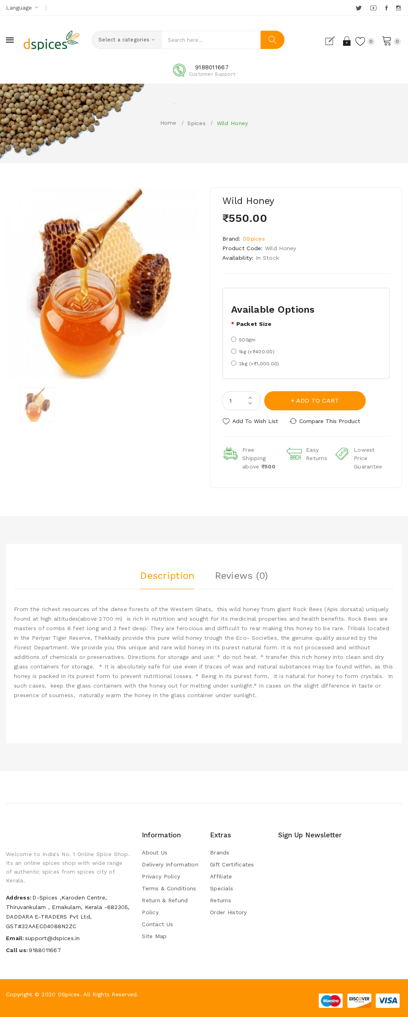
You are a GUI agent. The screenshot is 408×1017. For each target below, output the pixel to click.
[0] (387, 40)
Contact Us (157, 924)
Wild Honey (232, 123)
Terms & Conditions (169, 888)
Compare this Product (329, 421)
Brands (220, 852)
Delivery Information (170, 864)
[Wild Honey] (37, 404)
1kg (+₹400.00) (257, 352)
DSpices (254, 238)
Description (167, 575)
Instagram (399, 8)
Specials (221, 888)
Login (347, 41)
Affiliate (221, 876)
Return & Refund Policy (165, 906)
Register (333, 41)
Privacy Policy (161, 876)
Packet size (254, 324)
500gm (247, 340)
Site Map (154, 936)
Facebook (387, 8)
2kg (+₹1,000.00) (259, 363)
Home (168, 123)
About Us (154, 852)
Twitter (359, 8)
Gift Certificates (232, 864)
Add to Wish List (255, 421)
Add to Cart (317, 400)
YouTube (373, 8)
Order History (228, 912)
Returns (220, 900)
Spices (196, 123)
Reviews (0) (241, 575)
